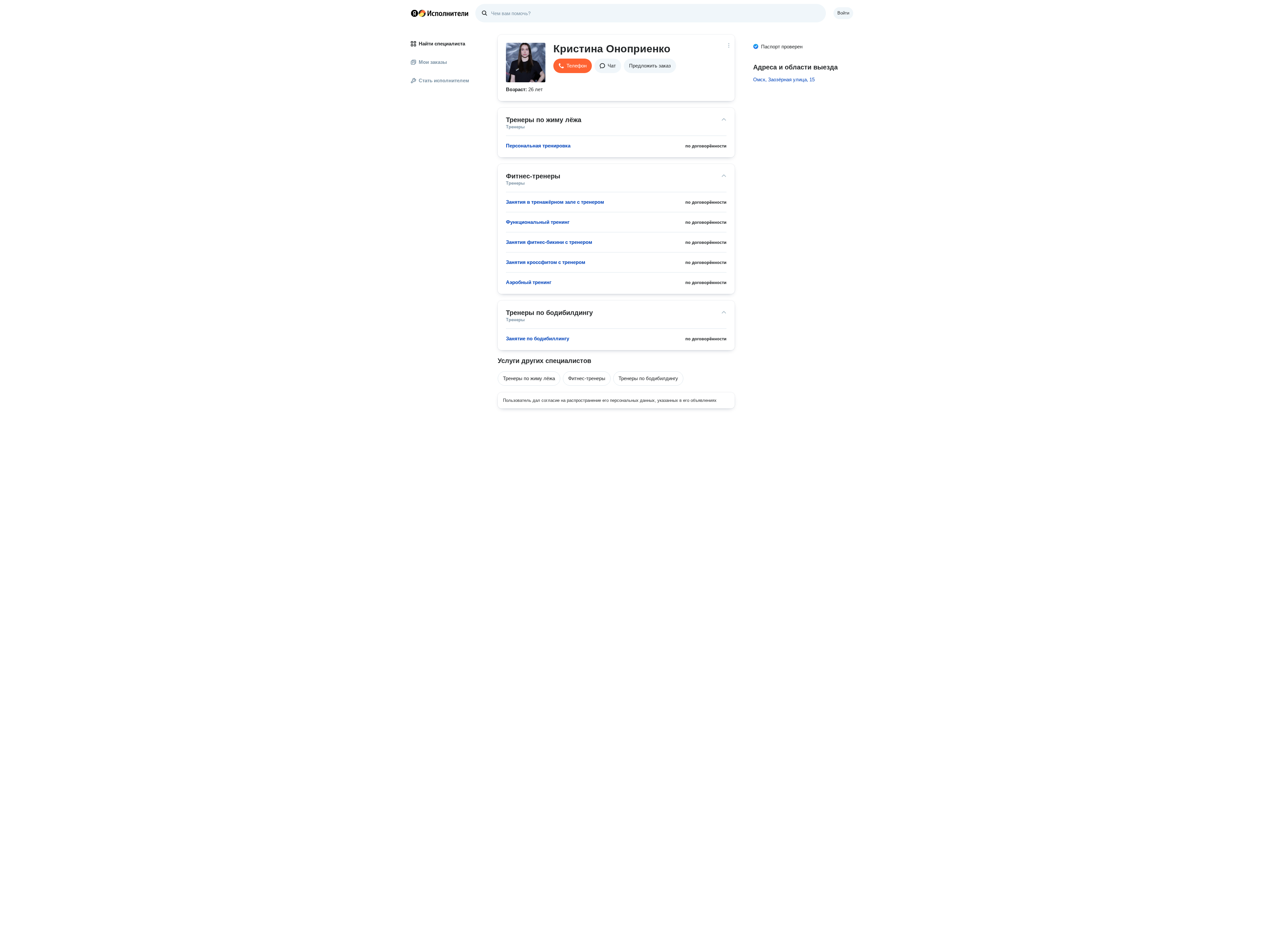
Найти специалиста (442, 43)
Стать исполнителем (444, 80)
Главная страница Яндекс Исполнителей (440, 13)
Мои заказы (433, 62)
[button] (572, 66)
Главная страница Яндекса (414, 13)
